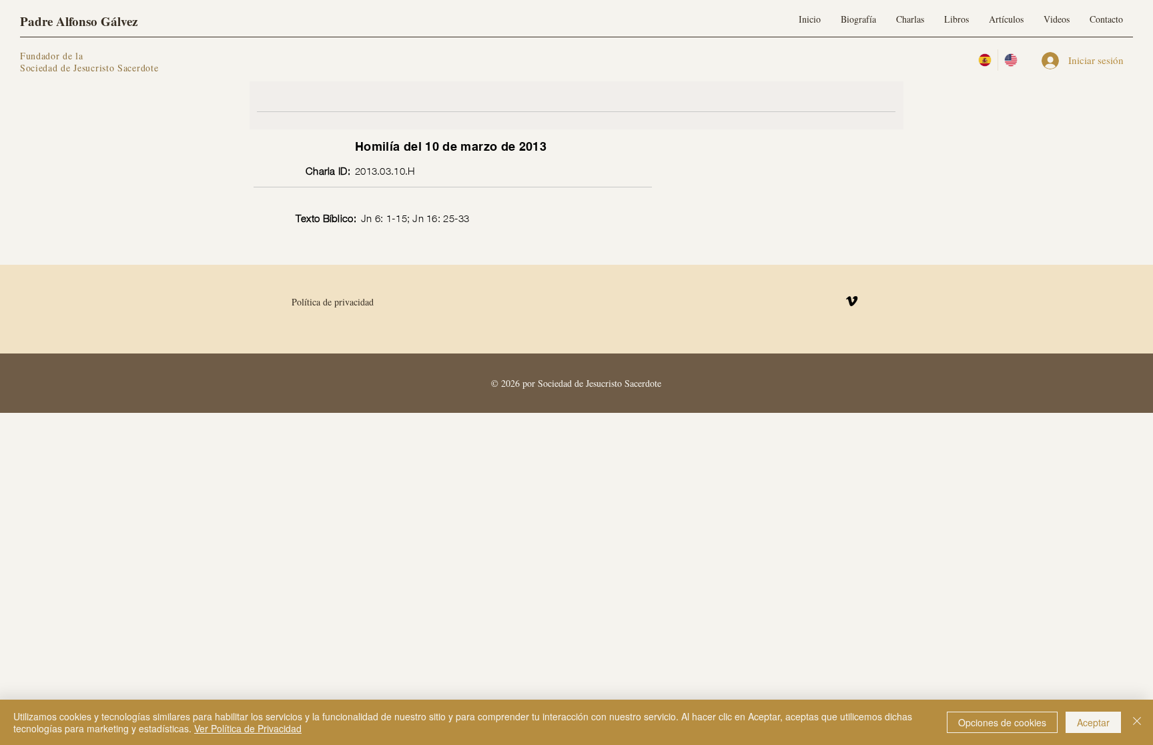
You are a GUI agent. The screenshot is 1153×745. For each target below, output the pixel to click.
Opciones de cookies (1002, 722)
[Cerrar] (1137, 722)
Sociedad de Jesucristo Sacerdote (89, 67)
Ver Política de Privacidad (248, 728)
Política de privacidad (333, 301)
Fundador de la (51, 55)
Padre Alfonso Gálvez (78, 21)
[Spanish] (985, 60)
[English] (1011, 60)
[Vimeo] (851, 301)
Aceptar (1093, 722)
